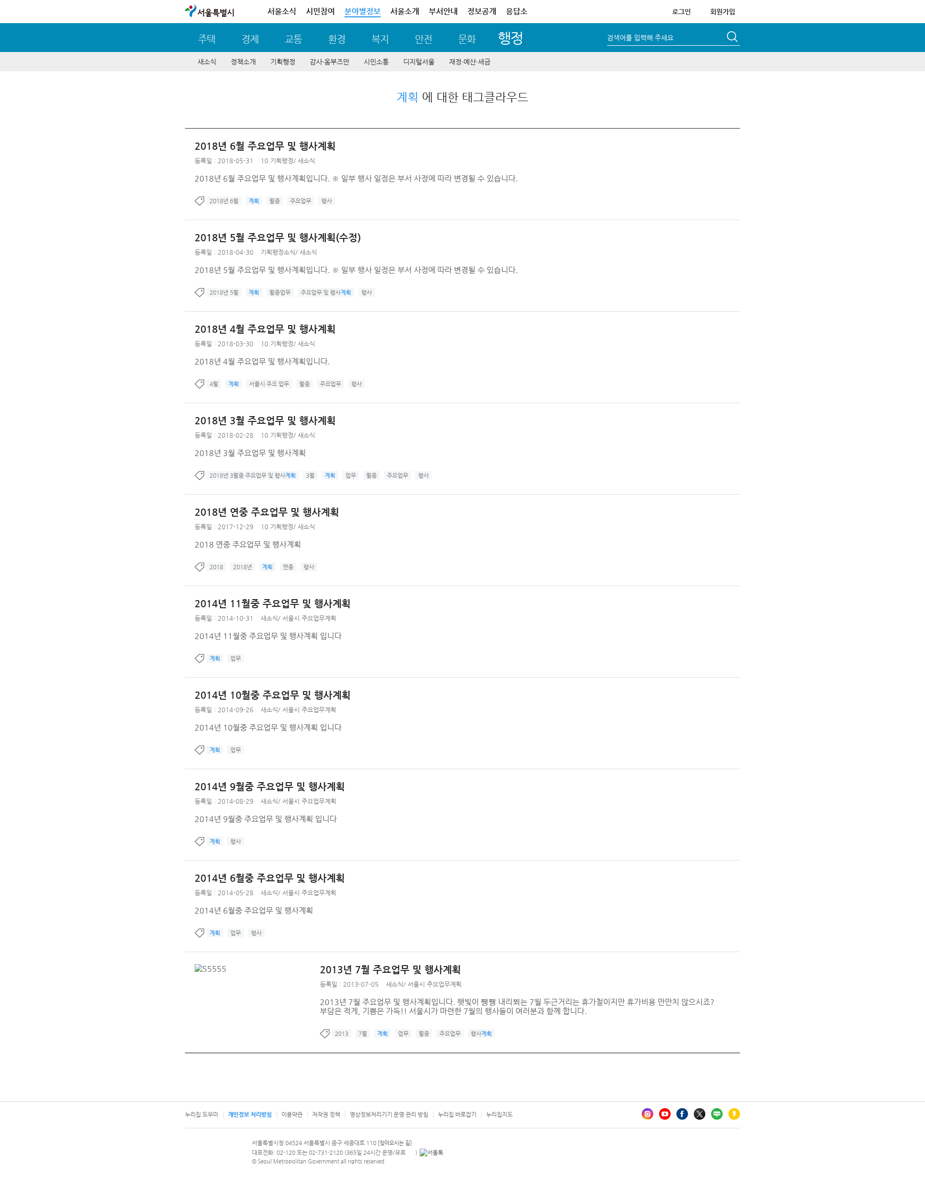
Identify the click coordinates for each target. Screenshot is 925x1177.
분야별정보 (362, 11)
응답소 (517, 11)
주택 (206, 39)
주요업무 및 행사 (326, 292)
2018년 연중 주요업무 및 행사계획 (267, 512)
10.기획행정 (277, 160)
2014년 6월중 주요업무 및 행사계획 (270, 878)
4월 (214, 383)
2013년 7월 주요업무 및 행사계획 (390, 969)
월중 (274, 200)
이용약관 (292, 1114)
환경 (336, 39)
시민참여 (320, 11)
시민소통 (376, 61)
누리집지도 (499, 1114)
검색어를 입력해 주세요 (640, 37)
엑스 (699, 1114)
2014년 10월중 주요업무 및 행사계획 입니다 (268, 727)
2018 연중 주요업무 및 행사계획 (248, 544)
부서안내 (443, 11)
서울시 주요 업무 (269, 383)
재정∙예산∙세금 (469, 61)
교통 (293, 39)
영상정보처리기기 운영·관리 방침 (389, 1114)
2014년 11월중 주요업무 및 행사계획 (273, 603)
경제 (250, 39)
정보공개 (481, 11)
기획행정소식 (278, 252)
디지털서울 (419, 61)
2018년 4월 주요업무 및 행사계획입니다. (262, 361)
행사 (326, 200)
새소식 (207, 61)
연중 (288, 566)
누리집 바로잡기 (457, 1114)
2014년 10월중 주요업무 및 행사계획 (273, 695)
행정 (510, 37)
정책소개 (243, 61)
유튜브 (665, 1114)
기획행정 (282, 61)
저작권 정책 (326, 1114)
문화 (467, 39)
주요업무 (300, 200)
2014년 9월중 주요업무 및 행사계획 (270, 786)
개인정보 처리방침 (250, 1114)
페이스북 (682, 1114)
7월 (362, 1033)
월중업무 (280, 292)
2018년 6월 (224, 200)
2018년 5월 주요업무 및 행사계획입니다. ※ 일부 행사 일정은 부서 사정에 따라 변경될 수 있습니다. (356, 270)
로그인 (681, 11)
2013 (341, 1033)
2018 (216, 566)
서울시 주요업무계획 (309, 618)
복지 (380, 39)
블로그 (717, 1114)
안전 (423, 39)
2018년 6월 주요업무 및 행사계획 (265, 146)
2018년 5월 (224, 292)
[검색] (733, 38)
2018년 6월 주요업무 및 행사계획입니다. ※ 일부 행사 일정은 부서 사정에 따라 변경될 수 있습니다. (356, 178)
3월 (310, 475)
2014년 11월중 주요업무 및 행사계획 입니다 (268, 636)
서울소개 (404, 11)
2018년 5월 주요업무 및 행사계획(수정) (278, 237)
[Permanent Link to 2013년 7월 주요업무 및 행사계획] (213, 968)
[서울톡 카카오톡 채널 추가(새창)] (431, 1152)
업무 (350, 475)
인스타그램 (647, 1114)
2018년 (242, 566)
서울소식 (281, 11)
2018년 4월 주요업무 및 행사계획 (265, 329)
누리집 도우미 (201, 1114)
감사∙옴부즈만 (329, 61)
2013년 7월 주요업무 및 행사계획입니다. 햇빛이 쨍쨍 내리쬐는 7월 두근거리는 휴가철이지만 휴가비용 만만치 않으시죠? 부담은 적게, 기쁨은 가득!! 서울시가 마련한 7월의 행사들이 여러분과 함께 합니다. (517, 1006)
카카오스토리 (734, 1114)
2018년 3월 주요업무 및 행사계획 (265, 420)
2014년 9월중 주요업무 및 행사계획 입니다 (266, 819)
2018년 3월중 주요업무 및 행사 (253, 475)
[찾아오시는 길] (395, 1143)
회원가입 (722, 11)
